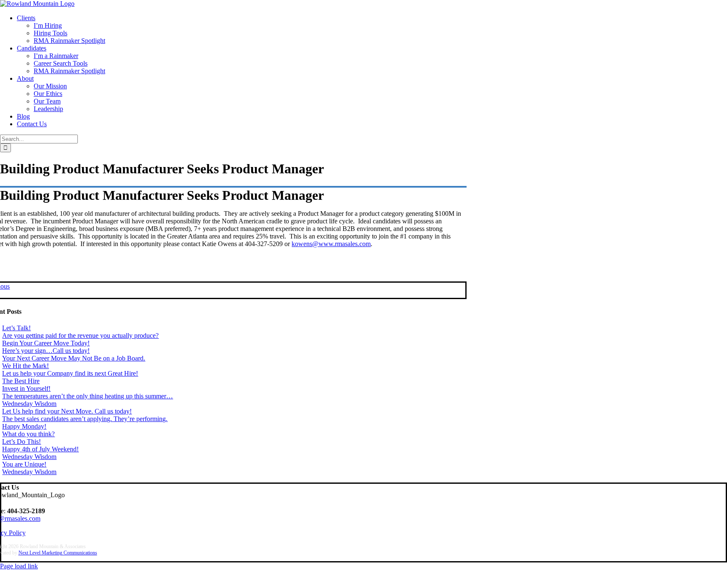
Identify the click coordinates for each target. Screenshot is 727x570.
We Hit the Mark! (25, 365)
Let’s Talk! (16, 327)
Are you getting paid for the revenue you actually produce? (80, 335)
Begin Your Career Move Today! (46, 343)
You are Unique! (24, 464)
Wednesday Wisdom (29, 403)
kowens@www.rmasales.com (331, 243)
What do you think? (28, 433)
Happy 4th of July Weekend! (40, 449)
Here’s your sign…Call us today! (46, 350)
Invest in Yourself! (26, 388)
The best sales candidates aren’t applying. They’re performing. (84, 418)
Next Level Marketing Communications (58, 553)
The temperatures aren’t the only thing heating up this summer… (87, 396)
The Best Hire (21, 380)
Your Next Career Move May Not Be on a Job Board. (73, 358)
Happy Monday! (24, 426)
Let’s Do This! (21, 441)
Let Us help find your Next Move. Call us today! (67, 411)
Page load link (19, 566)
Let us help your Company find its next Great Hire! (70, 373)
